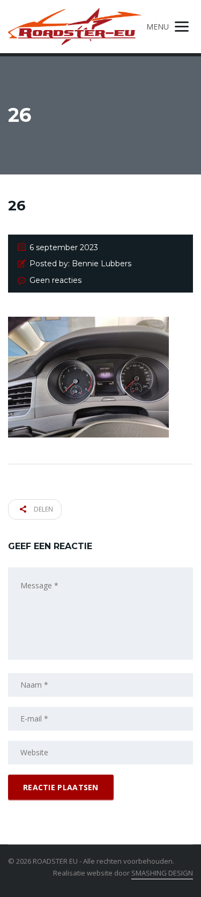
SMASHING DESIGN (162, 873)
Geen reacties (55, 280)
